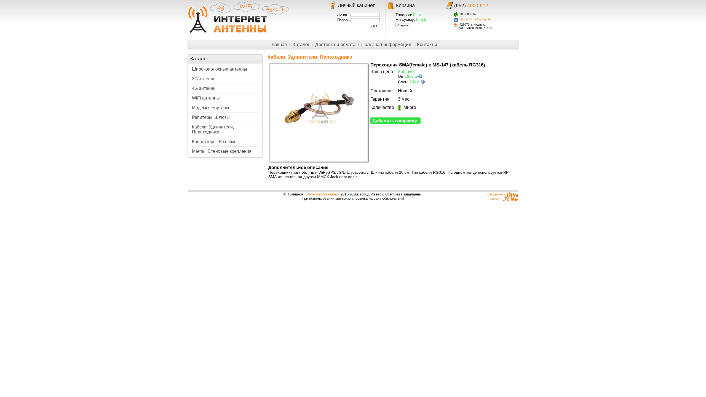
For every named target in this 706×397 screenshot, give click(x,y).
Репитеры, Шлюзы (211, 117)
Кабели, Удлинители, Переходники (213, 129)
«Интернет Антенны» (322, 194)
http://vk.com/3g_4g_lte (475, 19)
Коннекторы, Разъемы (214, 141)
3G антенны (204, 78)
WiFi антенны (206, 98)
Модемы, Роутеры (210, 107)
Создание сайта (494, 196)
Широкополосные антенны (219, 69)
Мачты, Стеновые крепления (222, 151)
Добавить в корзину (395, 120)
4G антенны (204, 88)
